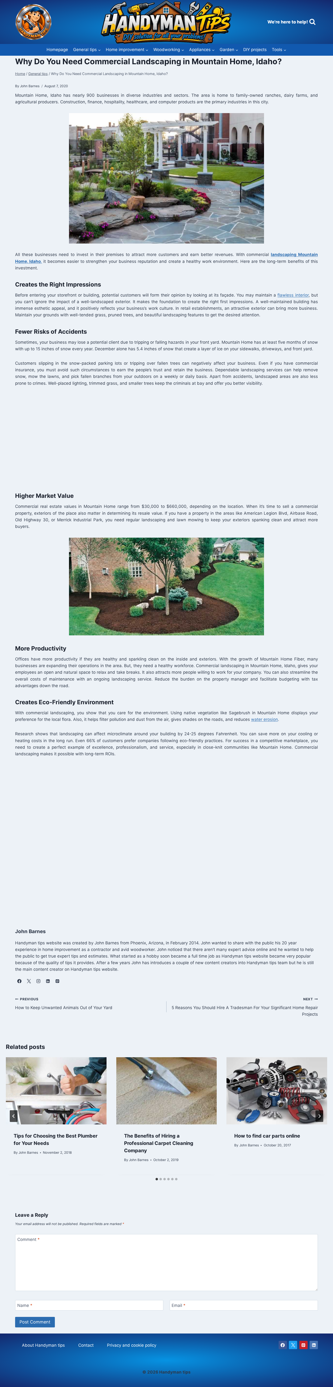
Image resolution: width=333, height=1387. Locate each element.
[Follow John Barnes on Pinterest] (57, 981)
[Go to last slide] (14, 1116)
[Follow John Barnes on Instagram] (38, 981)
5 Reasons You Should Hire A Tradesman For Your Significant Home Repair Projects (245, 1007)
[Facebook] (283, 1345)
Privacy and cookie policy (131, 1345)
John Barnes (28, 1153)
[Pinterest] (303, 1345)
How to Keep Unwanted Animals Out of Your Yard (63, 1003)
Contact (86, 1345)
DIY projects (255, 49)
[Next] (319, 1116)
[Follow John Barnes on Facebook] (19, 981)
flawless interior (292, 295)
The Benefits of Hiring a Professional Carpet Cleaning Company (158, 1143)
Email (179, 1305)
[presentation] (56, 1090)
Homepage (57, 49)
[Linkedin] (314, 1345)
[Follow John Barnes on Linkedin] (48, 981)
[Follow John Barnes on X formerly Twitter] (29, 981)
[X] (293, 1345)
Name (24, 1305)
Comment (28, 1239)
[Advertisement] (161, 442)
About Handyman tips (43, 1345)
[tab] (157, 1179)
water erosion (264, 719)
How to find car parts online (267, 1136)
